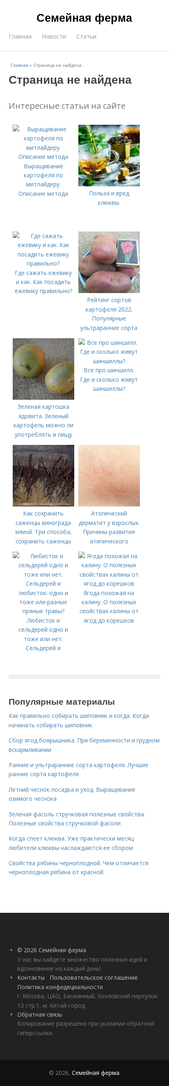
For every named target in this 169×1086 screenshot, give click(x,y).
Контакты (31, 977)
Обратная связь (39, 1014)
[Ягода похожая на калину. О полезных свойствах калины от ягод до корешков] (109, 583)
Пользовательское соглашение (94, 977)
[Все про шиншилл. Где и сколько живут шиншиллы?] (109, 361)
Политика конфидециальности (60, 987)
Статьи (86, 36)
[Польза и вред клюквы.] (109, 184)
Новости (54, 36)
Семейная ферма (84, 17)
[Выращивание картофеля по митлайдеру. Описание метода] (43, 156)
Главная (20, 36)
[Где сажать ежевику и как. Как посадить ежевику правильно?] (43, 263)
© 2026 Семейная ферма (51, 950)
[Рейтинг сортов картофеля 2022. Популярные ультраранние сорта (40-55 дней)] (109, 291)
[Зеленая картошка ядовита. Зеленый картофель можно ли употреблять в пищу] (43, 397)
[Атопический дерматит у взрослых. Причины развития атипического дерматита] (109, 504)
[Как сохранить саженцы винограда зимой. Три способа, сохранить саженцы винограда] (43, 504)
